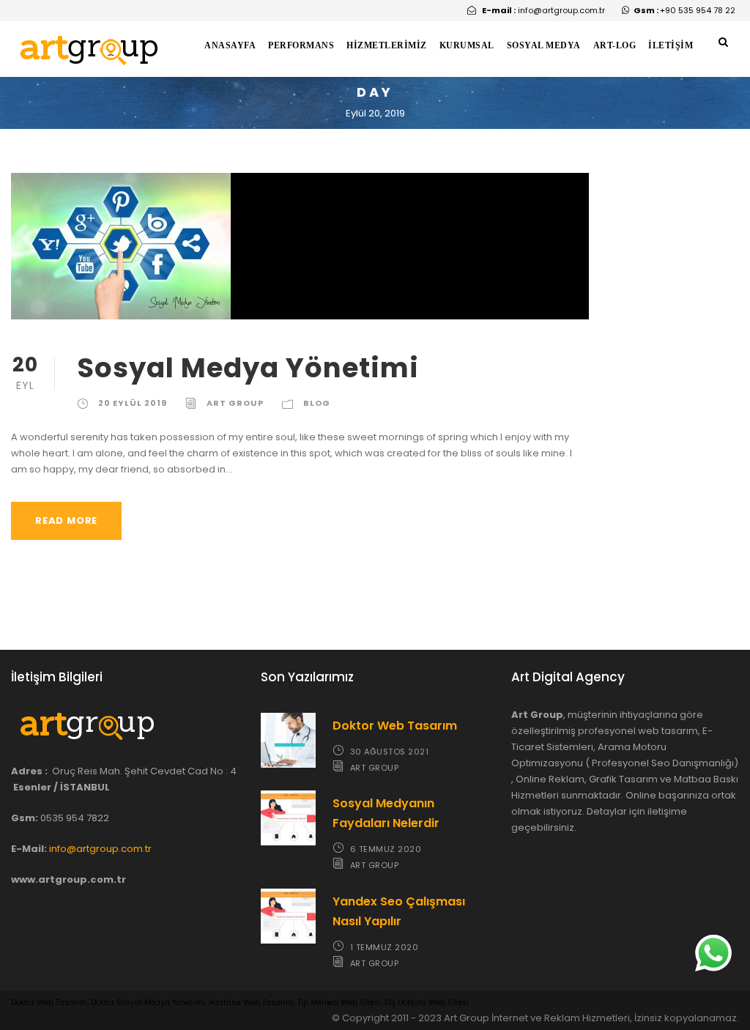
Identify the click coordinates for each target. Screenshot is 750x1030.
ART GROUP (235, 403)
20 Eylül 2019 (132, 403)
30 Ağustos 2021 (389, 751)
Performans (301, 45)
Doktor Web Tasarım (395, 725)
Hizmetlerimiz (386, 45)
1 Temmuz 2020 (384, 947)
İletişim (670, 45)
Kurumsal (466, 45)
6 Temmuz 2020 (386, 849)
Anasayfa (230, 45)
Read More (66, 520)
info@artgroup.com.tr (100, 849)
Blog (316, 403)
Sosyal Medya (544, 45)
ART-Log (614, 45)
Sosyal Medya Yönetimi (248, 368)
